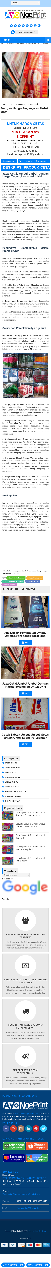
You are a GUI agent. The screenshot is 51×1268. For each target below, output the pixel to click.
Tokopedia (7, 1194)
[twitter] (11, 25)
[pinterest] (39, 25)
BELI (27, 642)
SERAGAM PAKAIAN (13, 796)
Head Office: (8, 1175)
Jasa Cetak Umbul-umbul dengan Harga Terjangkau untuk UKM (25, 685)
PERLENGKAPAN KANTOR (15, 791)
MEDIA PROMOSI (12, 787)
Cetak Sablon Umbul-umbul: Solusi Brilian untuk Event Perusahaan (25, 736)
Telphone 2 (26, 161)
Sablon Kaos (11, 763)
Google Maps (34, 1194)
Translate (6, 899)
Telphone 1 (10, 161)
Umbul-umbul (11, 782)
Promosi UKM (32, 581)
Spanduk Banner (12, 777)
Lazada (24, 1194)
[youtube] (35, 25)
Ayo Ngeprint (18, 224)
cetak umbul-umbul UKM (21, 349)
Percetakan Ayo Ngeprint (13, 581)
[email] (31, 25)
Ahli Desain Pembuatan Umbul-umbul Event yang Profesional (25, 634)
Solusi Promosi (9, 585)
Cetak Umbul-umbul (16, 578)
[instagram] (23, 25)
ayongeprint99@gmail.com (29, 1208)
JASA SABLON (10, 772)
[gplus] (19, 25)
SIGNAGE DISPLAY (12, 801)
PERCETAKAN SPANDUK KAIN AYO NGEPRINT (24, 1178)
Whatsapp (43, 161)
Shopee (16, 1194)
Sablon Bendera (12, 768)
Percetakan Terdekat (37, 1231)
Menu (7, 40)
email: (5, 1208)
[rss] (27, 25)
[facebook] (15, 25)
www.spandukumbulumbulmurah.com (17, 226)
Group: (5, 1191)
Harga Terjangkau (35, 578)
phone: (5, 1201)
